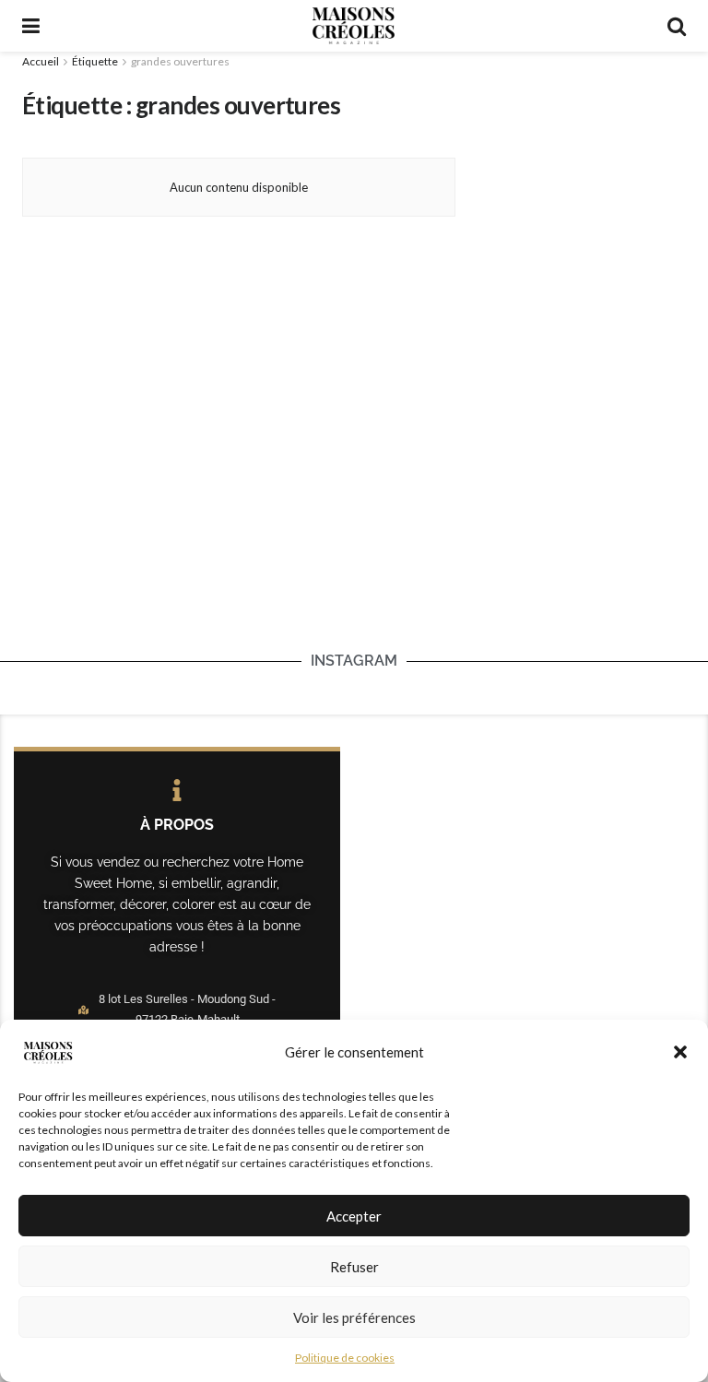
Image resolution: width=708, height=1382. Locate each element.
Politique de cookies (345, 1357)
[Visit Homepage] (353, 25)
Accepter (354, 1216)
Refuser (354, 1266)
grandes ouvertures (180, 61)
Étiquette (95, 61)
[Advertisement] (584, 163)
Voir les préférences (354, 1317)
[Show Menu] (31, 26)
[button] (680, 1052)
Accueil (40, 61)
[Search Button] (676, 26)
